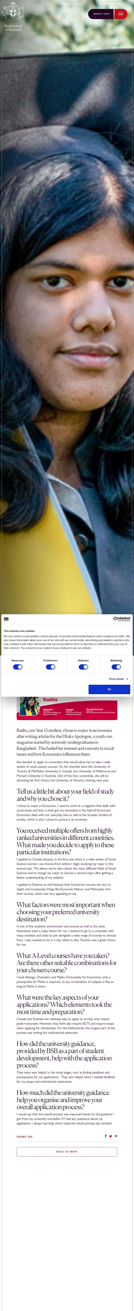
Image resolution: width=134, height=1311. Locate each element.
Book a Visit (101, 14)
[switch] (50, 667)
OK (109, 689)
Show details (116, 679)
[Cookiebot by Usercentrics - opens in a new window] (116, 619)
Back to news (67, 1151)
